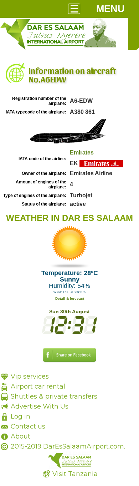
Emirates (82, 153)
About (20, 436)
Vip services (30, 376)
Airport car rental (38, 386)
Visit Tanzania (75, 474)
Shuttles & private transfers (54, 396)
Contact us (28, 426)
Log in (20, 416)
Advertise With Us (39, 406)
